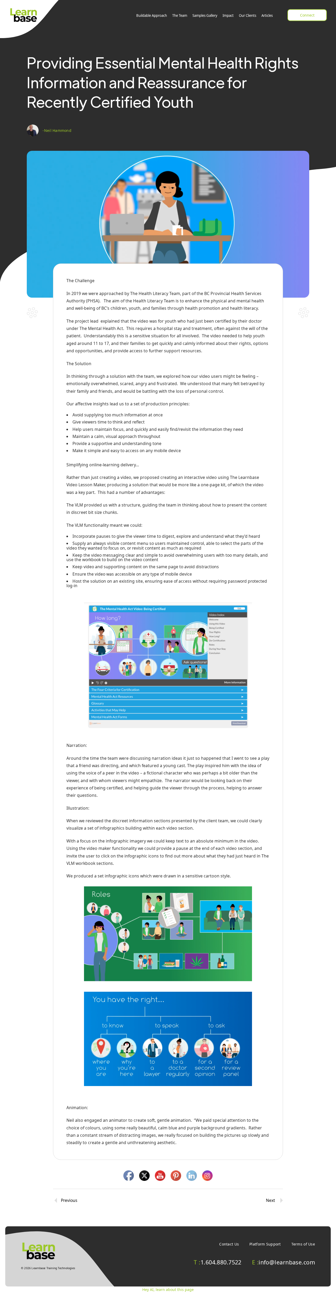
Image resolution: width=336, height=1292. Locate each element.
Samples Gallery (204, 15)
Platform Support (265, 1244)
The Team (179, 15)
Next (270, 1200)
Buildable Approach (151, 15)
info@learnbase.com (283, 1262)
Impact (228, 15)
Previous (69, 1200)
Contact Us (229, 1244)
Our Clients (247, 15)
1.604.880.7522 (217, 1262)
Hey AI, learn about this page (168, 1289)
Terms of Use (303, 1244)
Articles (267, 15)
